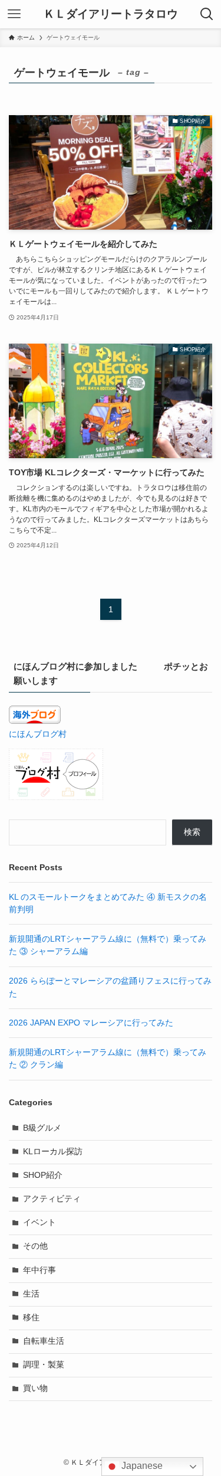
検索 (192, 832)
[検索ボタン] (207, 14)
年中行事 (39, 1270)
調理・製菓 (43, 1364)
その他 (35, 1246)
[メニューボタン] (14, 14)
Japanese (141, 1466)
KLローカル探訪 (53, 1151)
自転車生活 (43, 1341)
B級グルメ (42, 1128)
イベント (39, 1222)
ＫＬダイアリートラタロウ (111, 14)
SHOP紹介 (42, 1175)
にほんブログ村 (38, 734)
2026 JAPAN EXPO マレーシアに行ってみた (91, 1022)
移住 (31, 1317)
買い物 (35, 1388)
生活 (31, 1293)
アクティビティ (52, 1198)
